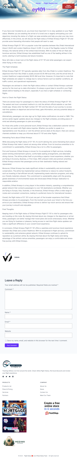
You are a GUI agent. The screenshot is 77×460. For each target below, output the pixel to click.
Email (7, 322)
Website (8, 331)
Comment (9, 289)
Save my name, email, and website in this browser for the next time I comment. (37, 341)
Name (8, 312)
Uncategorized (46, 15)
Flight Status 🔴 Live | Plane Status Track (35, 456)
